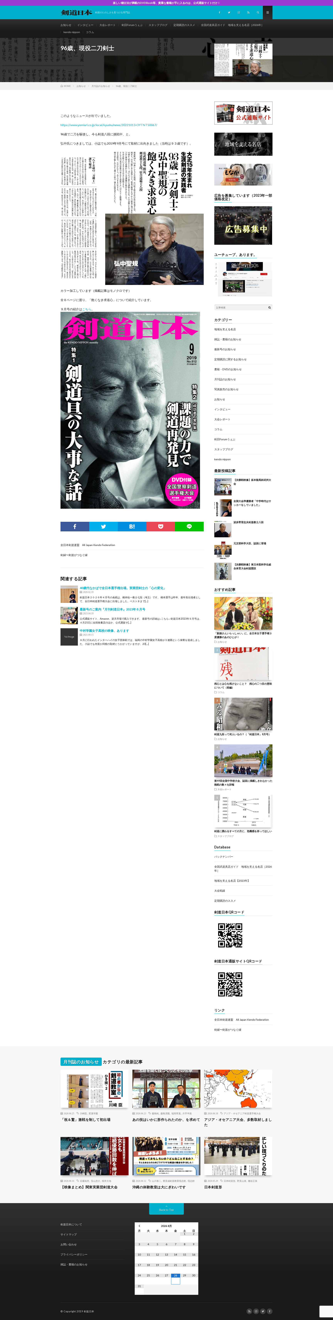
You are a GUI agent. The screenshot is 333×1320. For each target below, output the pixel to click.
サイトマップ (69, 1234)
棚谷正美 (252, 1181)
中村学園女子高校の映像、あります (104, 630)
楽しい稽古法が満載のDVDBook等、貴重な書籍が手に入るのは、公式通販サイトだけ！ (166, 2)
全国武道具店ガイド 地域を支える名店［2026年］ (232, 25)
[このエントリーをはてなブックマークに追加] (132, 526)
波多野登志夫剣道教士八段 (249, 522)
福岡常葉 (176, 1113)
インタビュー (85, 25)
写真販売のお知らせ (226, 389)
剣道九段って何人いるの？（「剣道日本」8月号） (242, 734)
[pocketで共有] (160, 526)
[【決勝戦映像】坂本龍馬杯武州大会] (223, 486)
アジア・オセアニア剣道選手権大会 (242, 1113)
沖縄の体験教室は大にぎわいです (159, 1187)
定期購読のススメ (184, 25)
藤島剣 (155, 1113)
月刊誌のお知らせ (225, 379)
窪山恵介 (95, 1181)
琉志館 (191, 1181)
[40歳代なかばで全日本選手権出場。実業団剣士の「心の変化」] (69, 594)
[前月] (139, 1226)
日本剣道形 (229, 1181)
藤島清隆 (165, 1113)
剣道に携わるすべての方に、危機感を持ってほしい (243, 831)
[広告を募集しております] (243, 243)
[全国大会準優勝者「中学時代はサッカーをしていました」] (223, 508)
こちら (86, 309)
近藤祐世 (84, 1181)
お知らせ (66, 25)
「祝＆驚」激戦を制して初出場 (85, 1119)
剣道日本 (89, 1311)
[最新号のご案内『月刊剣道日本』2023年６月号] (69, 615)
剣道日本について (71, 1224)
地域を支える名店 (225, 329)
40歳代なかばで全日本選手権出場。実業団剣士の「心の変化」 (123, 588)
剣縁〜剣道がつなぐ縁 (74, 555)
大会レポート (107, 25)
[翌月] (193, 1226)
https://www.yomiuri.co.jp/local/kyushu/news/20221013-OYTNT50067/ (109, 125)
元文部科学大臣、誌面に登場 (250, 543)
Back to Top (166, 1209)
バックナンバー (223, 856)
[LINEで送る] (189, 526)
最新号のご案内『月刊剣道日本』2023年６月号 (112, 609)
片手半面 (187, 1113)
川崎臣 (83, 1113)
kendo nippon (72, 32)
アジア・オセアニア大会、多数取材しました (238, 1122)
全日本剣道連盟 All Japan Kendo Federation (88, 545)
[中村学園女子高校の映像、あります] (69, 637)
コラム (90, 32)
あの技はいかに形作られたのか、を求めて (166, 1119)
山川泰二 (156, 1181)
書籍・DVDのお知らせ (228, 369)
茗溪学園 (93, 1113)
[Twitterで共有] (103, 526)
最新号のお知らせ (225, 349)
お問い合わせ (69, 1244)
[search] (269, 307)
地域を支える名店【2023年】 (232, 880)
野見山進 (241, 1181)
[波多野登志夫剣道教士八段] (223, 529)
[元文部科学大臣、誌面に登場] (223, 550)
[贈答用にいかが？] (243, 184)
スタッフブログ (158, 25)
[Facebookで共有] (75, 526)
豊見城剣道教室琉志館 (174, 1181)
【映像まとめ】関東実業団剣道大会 (89, 1187)
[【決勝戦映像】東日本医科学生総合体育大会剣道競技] (223, 571)
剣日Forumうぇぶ (132, 25)
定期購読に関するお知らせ (230, 359)
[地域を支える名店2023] (243, 154)
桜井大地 (106, 1181)
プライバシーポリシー (74, 1254)
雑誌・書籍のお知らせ (227, 339)
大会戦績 (219, 890)
